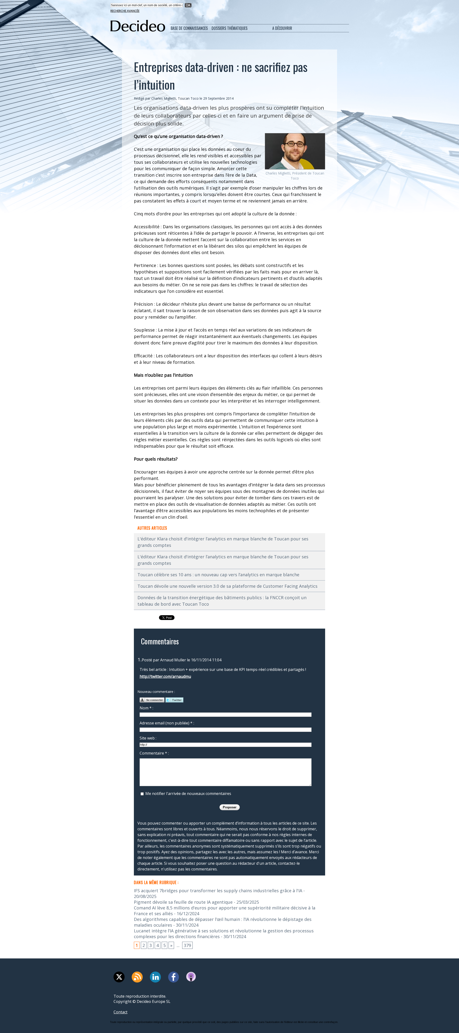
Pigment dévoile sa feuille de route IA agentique (183, 902)
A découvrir (282, 28)
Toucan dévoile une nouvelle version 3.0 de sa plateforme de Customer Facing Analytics (227, 586)
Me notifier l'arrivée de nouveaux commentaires (188, 793)
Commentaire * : (154, 753)
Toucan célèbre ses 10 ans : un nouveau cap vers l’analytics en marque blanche (218, 574)
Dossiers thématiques (229, 28)
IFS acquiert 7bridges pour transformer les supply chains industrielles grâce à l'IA (218, 890)
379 (187, 945)
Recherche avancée (124, 11)
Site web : (148, 738)
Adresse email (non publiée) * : (167, 723)
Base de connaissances (189, 28)
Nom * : (146, 708)
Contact (120, 1012)
